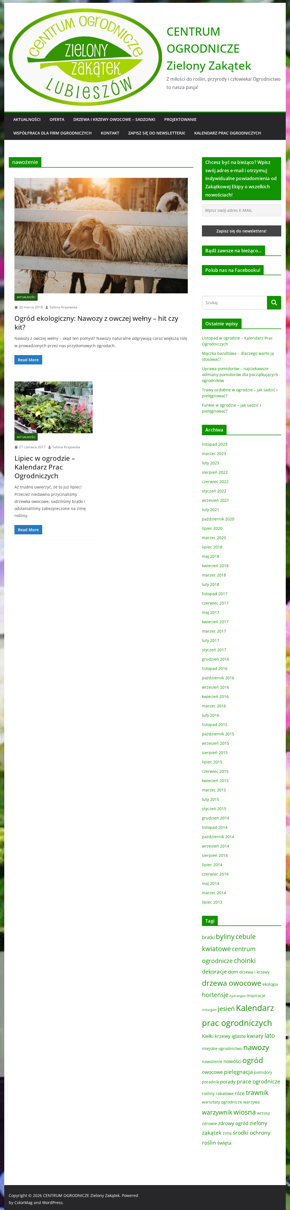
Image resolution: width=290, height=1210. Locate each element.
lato (270, 1036)
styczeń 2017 (214, 649)
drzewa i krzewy (254, 972)
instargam (209, 1010)
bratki (208, 937)
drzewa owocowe (231, 983)
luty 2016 (210, 715)
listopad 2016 (214, 668)
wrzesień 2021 (215, 500)
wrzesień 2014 (215, 846)
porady (228, 1081)
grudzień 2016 (215, 659)
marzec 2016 (214, 705)
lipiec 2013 (212, 902)
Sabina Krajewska (63, 307)
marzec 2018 (214, 575)
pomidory (263, 1072)
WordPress (52, 1202)
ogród (252, 1060)
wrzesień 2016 (215, 687)
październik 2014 (218, 836)
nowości (232, 1061)
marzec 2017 (214, 631)
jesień (226, 1008)
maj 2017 (210, 612)
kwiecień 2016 (215, 696)
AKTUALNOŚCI (26, 119)
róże (240, 1093)
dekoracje (214, 971)
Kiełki (208, 1036)
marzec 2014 (214, 892)
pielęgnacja (238, 1071)
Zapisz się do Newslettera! (156, 133)
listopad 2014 (214, 827)
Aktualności (26, 297)
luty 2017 (210, 640)
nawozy (256, 1047)
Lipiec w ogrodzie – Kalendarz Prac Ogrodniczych (44, 466)
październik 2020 (218, 519)
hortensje (215, 995)
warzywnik (217, 1112)
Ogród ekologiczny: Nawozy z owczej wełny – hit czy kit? (96, 322)
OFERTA (57, 119)
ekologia (270, 984)
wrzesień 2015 (215, 743)
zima (227, 1133)
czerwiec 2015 (215, 771)
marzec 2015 (214, 790)
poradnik (210, 1082)
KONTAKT (110, 133)
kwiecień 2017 (215, 621)
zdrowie (209, 1123)
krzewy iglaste (230, 1036)
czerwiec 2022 (215, 481)
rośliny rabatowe (218, 1093)
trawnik (257, 1092)
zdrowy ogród (233, 1123)
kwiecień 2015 (215, 780)
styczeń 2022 (214, 491)
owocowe (212, 1072)
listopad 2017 (214, 593)
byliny (225, 936)
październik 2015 (218, 734)
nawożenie (212, 1061)
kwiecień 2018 (215, 565)
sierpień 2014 (215, 855)
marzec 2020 (214, 537)
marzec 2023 (214, 453)
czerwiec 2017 (215, 603)
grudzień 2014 (215, 818)
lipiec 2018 (212, 547)
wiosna (245, 1112)
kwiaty (255, 1036)
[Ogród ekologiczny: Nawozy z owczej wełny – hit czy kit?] (101, 235)
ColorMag (23, 1202)
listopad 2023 (214, 444)
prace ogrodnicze (258, 1081)
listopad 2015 (214, 724)
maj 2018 (210, 556)
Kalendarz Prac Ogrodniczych (227, 133)
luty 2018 (210, 584)
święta (224, 1142)
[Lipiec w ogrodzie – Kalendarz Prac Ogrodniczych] (53, 407)
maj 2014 (210, 883)
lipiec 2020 (212, 528)
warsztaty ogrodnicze (222, 1102)
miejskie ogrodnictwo (222, 1048)
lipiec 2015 (212, 762)
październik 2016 (218, 677)
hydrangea (238, 996)
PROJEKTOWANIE (180, 119)
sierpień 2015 (215, 752)
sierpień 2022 (215, 472)
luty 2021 (210, 509)
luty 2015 (210, 799)
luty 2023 (210, 463)
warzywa (251, 1102)
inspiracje (256, 995)
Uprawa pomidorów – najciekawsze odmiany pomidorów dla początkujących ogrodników (240, 374)
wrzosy (263, 1113)
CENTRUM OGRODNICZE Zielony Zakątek (209, 48)
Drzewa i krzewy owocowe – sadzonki (114, 119)
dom (233, 971)
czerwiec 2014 (215, 874)
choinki (245, 960)
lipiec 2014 (212, 864)
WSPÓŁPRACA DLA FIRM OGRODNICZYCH (52, 133)
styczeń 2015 (214, 808)
